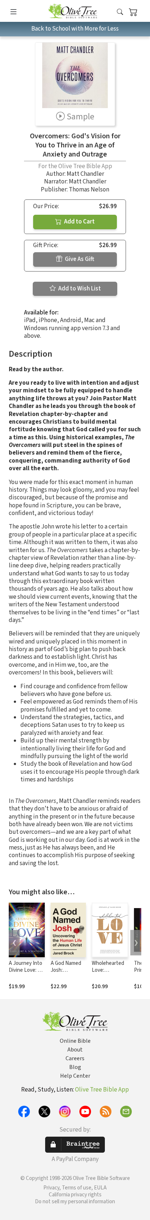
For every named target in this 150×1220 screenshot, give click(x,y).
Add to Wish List (79, 288)
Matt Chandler (85, 174)
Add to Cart (79, 221)
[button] (120, 12)
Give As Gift (79, 259)
